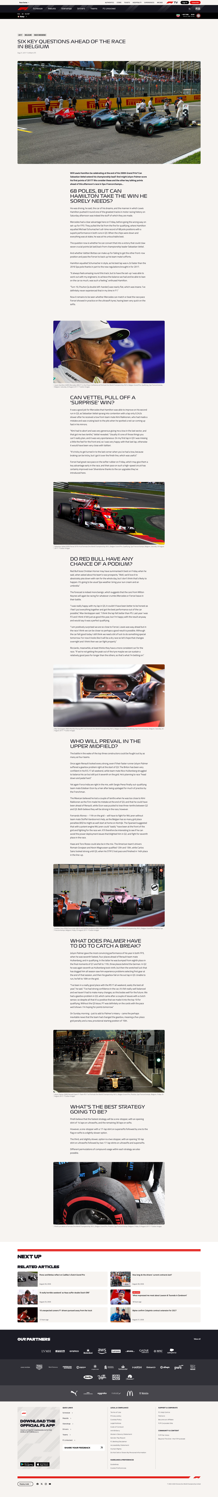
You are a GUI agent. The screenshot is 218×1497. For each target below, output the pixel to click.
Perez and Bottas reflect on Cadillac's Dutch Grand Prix (62, 1274)
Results (52, 8)
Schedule (38, 8)
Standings (66, 8)
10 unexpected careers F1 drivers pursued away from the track (65, 1310)
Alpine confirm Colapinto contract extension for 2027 (154, 1310)
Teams (93, 8)
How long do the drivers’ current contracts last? (152, 1274)
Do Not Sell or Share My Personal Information (128, 1452)
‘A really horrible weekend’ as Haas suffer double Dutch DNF (64, 1292)
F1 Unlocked (109, 8)
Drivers (81, 8)
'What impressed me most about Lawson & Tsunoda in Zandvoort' (159, 1295)
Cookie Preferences (118, 1468)
